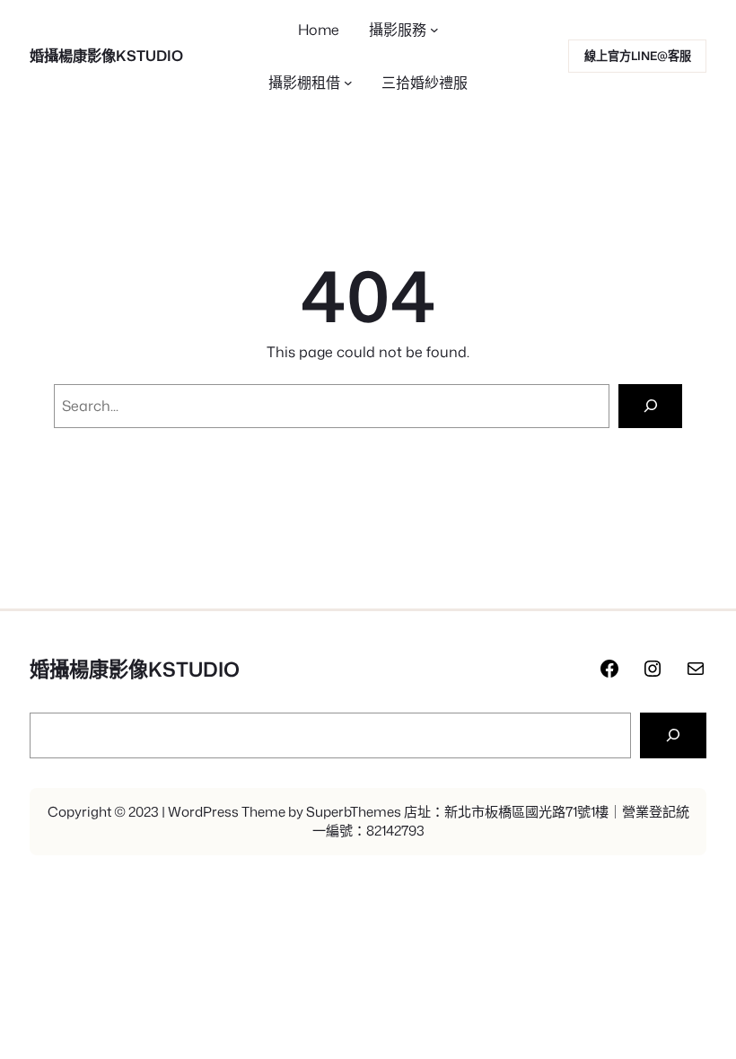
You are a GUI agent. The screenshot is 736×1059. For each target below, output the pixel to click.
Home (318, 29)
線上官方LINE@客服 (637, 56)
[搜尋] (673, 735)
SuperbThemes (353, 811)
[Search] (650, 406)
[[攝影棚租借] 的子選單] (348, 82)
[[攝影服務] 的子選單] (434, 29)
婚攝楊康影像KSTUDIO (106, 55)
